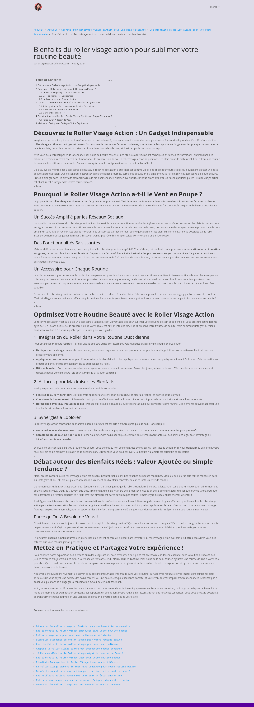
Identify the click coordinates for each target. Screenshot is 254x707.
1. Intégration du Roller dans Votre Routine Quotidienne (69, 106)
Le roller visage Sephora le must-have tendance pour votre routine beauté (86, 666)
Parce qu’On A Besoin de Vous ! (57, 119)
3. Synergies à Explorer (53, 112)
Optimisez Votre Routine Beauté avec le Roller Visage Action (69, 102)
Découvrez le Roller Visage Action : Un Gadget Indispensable (69, 85)
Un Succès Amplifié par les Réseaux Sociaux (63, 92)
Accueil (38, 30)
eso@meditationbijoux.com (53, 63)
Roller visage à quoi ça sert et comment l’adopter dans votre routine (83, 680)
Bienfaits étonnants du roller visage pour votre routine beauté (79, 639)
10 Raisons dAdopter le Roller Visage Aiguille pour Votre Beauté (79, 653)
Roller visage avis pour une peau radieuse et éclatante (73, 635)
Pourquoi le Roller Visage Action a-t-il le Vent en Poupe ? (67, 89)
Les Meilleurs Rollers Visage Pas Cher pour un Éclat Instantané (79, 675)
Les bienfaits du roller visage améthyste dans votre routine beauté (81, 630)
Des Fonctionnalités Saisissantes (58, 95)
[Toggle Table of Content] (108, 80)
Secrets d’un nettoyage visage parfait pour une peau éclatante (103, 30)
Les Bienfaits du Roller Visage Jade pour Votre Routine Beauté (78, 657)
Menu (213, 7)
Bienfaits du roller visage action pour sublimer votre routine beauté (83, 671)
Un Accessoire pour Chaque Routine (60, 99)
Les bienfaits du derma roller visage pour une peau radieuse (77, 644)
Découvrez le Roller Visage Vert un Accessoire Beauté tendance (78, 684)
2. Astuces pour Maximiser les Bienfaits (61, 109)
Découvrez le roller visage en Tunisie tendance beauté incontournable (83, 626)
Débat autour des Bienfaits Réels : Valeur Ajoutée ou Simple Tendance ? (75, 116)
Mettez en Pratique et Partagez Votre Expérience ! (64, 123)
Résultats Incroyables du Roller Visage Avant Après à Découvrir (79, 662)
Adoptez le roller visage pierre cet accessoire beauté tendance (79, 648)
